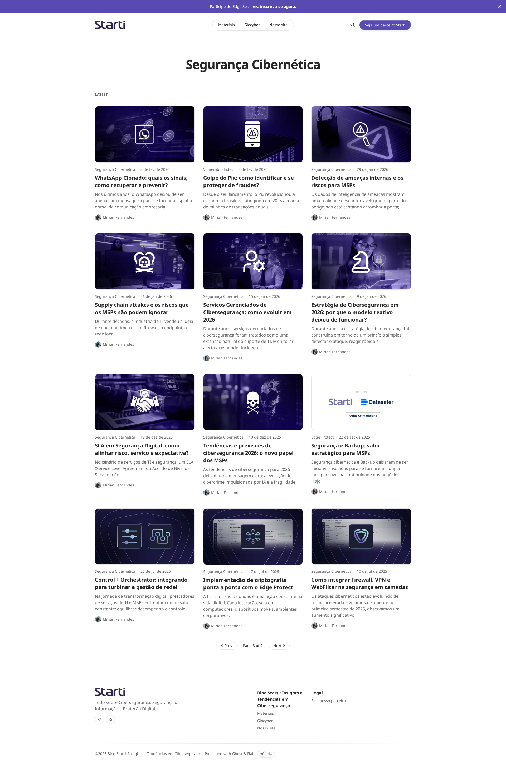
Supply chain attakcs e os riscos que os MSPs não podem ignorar (142, 308)
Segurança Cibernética (115, 169)
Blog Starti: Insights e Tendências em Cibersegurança (155, 753)
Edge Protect (322, 437)
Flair (250, 753)
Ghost (237, 753)
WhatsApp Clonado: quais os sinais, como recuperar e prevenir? (141, 181)
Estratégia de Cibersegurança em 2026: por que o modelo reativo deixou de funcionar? (355, 312)
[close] (499, 6)
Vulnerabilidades (218, 169)
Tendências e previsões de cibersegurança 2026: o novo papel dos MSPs (248, 453)
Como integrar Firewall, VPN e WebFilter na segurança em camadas (359, 583)
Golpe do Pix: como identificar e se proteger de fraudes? (248, 181)
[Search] (352, 25)
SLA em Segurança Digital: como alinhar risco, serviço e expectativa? (142, 449)
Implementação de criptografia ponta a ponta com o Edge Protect (248, 583)
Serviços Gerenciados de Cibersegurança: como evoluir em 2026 (247, 312)
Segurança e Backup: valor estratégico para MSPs (345, 449)
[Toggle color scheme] (266, 754)
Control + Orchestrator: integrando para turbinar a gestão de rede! (141, 583)
